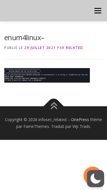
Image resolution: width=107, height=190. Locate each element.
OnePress (80, 119)
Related (74, 47)
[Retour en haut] (53, 106)
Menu (97, 10)
